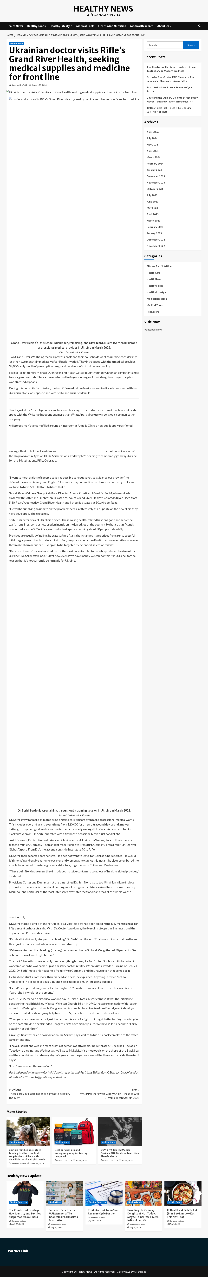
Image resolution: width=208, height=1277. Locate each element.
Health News (14, 26)
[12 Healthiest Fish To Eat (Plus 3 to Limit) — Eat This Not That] (183, 1193)
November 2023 (156, 182)
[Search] (199, 26)
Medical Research (141, 26)
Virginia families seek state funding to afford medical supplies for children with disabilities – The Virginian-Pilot (28, 1155)
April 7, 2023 (127, 1160)
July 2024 (152, 138)
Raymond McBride (20, 85)
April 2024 (153, 150)
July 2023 (152, 195)
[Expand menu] (171, 26)
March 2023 (153, 220)
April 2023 (153, 214)
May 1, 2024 (174, 1224)
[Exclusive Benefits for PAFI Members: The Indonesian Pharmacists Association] (64, 1193)
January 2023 (154, 233)
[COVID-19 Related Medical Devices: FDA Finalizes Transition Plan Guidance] (120, 1131)
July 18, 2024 (56, 1227)
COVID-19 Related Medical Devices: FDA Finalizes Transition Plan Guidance (120, 1153)
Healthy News (103, 9)
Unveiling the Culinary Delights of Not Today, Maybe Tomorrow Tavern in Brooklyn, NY (172, 99)
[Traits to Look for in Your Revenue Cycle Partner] (104, 1193)
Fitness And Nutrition (112, 26)
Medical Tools (85, 26)
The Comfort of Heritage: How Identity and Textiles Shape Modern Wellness (171, 68)
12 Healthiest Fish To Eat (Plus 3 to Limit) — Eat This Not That (171, 109)
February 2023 (155, 226)
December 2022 (156, 239)
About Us (163, 26)
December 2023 (156, 176)
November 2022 (156, 245)
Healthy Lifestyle (61, 26)
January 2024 (154, 169)
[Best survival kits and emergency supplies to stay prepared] (74, 1131)
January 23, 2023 (39, 85)
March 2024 (153, 157)
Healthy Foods (36, 26)
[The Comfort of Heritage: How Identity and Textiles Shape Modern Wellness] (25, 1193)
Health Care (153, 272)
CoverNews (123, 1271)
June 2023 (152, 201)
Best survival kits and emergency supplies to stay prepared (71, 1153)
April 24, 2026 (17, 1224)
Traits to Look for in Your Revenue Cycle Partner (170, 89)
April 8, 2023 (81, 1160)
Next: (109, 1093)
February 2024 (155, 163)
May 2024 (152, 144)
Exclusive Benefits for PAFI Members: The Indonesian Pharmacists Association (171, 79)
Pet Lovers (153, 311)
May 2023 (152, 207)
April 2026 (153, 131)
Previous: (39, 1093)
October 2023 (155, 188)
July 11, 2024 (95, 1221)
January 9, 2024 (37, 1163)
